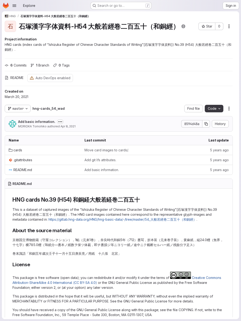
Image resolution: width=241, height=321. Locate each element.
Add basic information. (36, 122)
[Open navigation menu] (14, 5)
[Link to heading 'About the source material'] (74, 230)
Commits (18, 65)
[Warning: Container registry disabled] (32, 78)
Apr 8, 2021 (68, 126)
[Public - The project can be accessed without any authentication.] (183, 26)
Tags (64, 65)
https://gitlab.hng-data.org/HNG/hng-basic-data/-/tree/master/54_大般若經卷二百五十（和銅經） (122, 219)
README (17, 78)
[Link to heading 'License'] (33, 264)
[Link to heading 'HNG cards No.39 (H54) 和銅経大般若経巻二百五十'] (143, 199)
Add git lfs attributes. (100, 160)
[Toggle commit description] (60, 122)
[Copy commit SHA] (206, 124)
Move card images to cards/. (106, 150)
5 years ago (219, 150)
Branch (42, 65)
